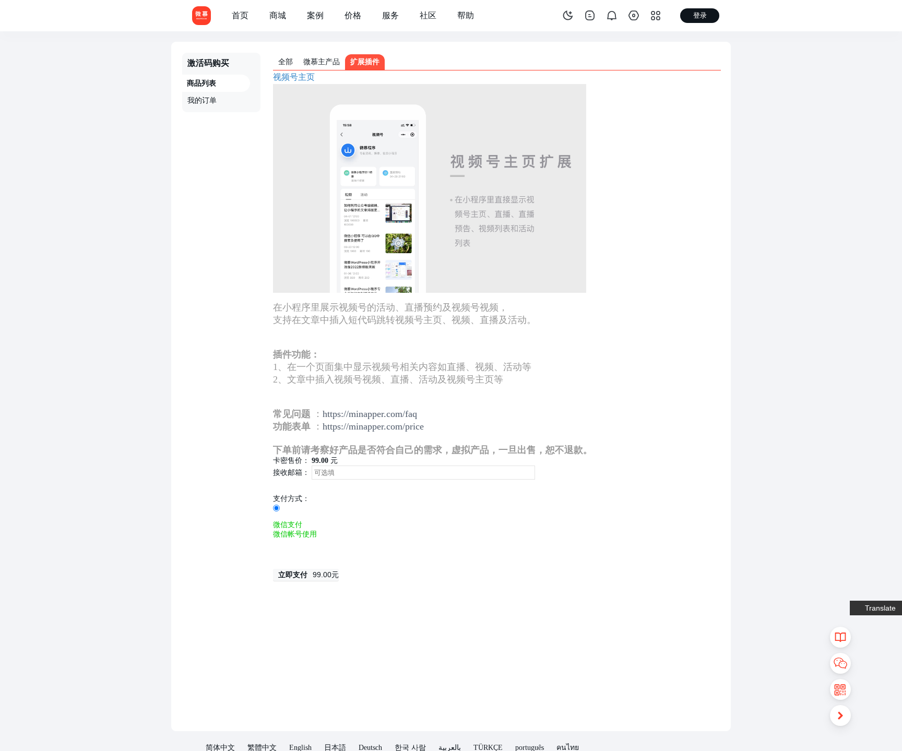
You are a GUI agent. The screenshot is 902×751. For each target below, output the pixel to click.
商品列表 (201, 83)
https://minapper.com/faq (370, 414)
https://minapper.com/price (373, 426)
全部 (285, 62)
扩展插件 (364, 62)
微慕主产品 (321, 62)
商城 (277, 15)
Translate (880, 608)
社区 (428, 15)
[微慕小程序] (201, 15)
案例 (315, 15)
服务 (390, 15)
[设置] (633, 15)
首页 (240, 15)
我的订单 (202, 100)
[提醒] (612, 15)
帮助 (465, 15)
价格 (353, 15)
